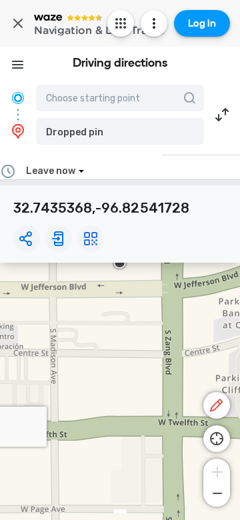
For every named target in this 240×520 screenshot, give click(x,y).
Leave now (50, 171)
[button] (120, 131)
